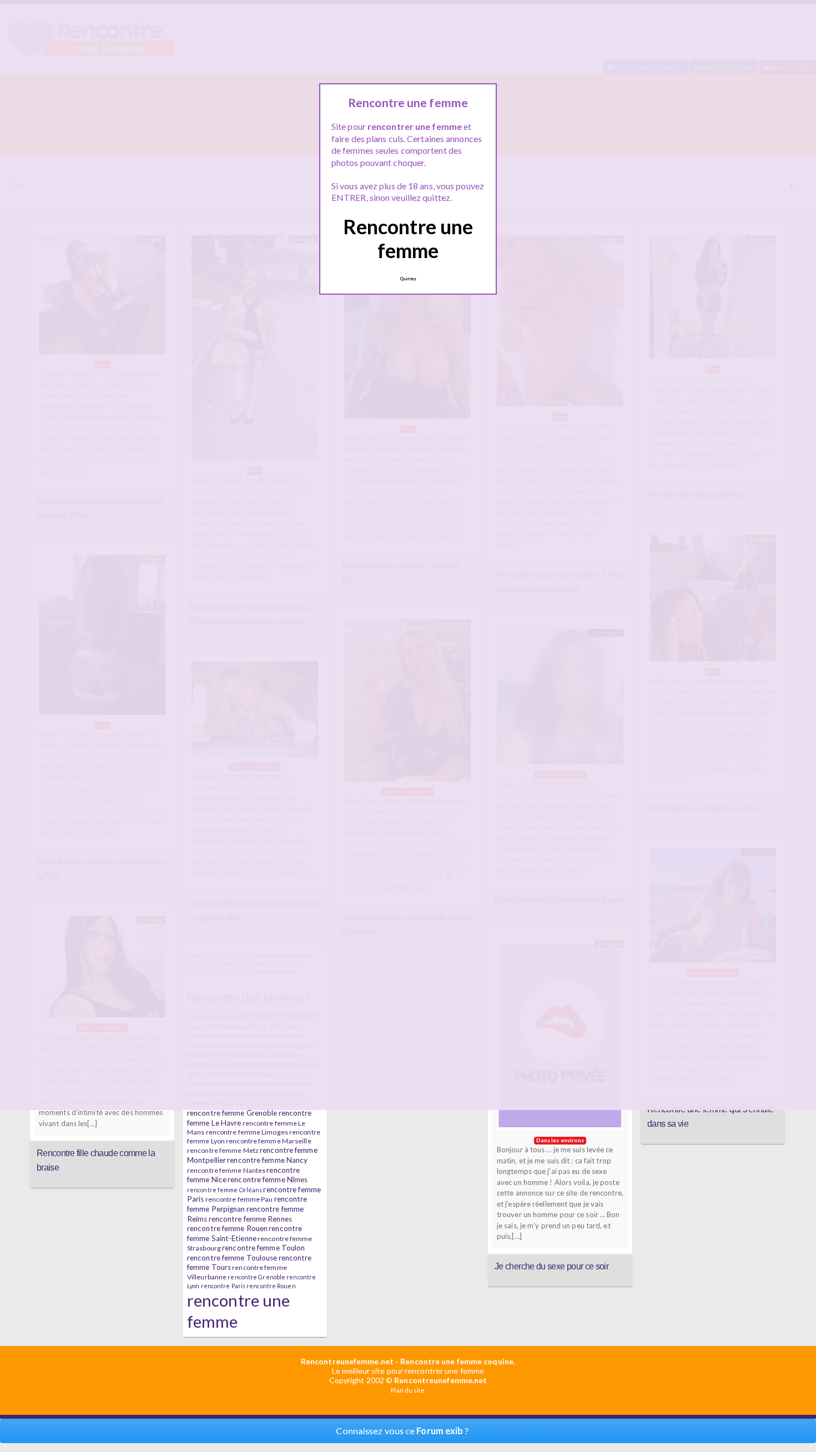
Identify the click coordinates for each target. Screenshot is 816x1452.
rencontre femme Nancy (267, 1160)
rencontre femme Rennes (250, 1218)
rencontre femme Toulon (263, 1247)
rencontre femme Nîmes (268, 1179)
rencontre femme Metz (223, 1150)
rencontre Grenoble (256, 1276)
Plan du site (408, 1390)
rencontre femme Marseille (268, 1141)
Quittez (408, 278)
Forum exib (439, 1430)
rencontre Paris (223, 1285)
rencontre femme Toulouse (232, 1257)
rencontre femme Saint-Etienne (244, 1233)
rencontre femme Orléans (224, 1189)
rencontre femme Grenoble (232, 1112)
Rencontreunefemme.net (347, 1361)
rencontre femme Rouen (227, 1228)
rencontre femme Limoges (247, 1132)
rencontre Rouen (271, 1285)
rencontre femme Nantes (226, 1170)
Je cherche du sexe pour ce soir (551, 1266)
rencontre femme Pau (239, 1199)
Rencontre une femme (408, 238)
